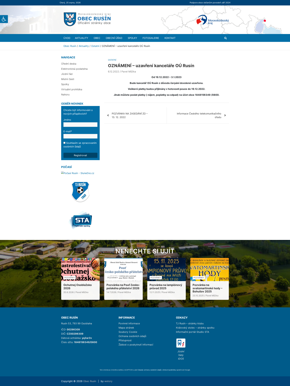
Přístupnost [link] (125, 340)
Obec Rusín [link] (89, 381)
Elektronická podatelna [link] (74, 68)
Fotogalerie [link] (151, 37)
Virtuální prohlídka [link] (71, 89)
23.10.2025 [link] (198, 295)
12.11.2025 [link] (155, 292)
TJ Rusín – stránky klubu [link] (190, 323)
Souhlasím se (80, 144)
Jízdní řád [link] (66, 73)
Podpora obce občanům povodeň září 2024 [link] (210, 2)
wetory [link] (108, 381)
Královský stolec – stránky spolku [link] (195, 327)
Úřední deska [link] (68, 63)
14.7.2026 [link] (111, 292)
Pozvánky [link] (69, 277)
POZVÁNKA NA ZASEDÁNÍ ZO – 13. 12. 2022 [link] (130, 115)
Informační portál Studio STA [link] (192, 331)
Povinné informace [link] (129, 323)
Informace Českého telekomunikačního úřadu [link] (199, 115)
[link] (4, 19)
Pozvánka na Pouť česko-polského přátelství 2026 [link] (123, 286)
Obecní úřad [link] (114, 37)
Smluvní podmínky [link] (169, 370)
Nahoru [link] (65, 94)
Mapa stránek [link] (126, 327)
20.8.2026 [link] (68, 292)
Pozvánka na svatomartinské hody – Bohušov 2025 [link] (207, 288)
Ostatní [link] (112, 60)
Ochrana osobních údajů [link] (132, 336)
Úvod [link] (66, 37)
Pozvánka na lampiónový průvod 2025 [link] (166, 286)
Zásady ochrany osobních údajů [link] (149, 370)
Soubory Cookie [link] (128, 331)
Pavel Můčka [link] (128, 71)
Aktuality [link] (81, 37)
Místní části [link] (67, 79)
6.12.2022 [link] (113, 71)
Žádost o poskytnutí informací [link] (136, 344)
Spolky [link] (132, 37)
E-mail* (67, 131)
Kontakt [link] (170, 37)
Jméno (67, 119)
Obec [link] (97, 37)
